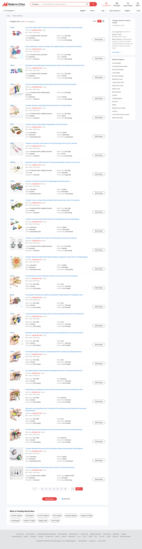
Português (33, 536)
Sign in (138, 5)
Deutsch (64, 536)
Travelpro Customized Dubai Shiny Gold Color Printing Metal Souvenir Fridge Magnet (52, 219)
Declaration (92, 541)
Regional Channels (95, 534)
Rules (138, 11)
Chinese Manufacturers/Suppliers (46, 534)
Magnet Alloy (43, 521)
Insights (123, 534)
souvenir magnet (16, 516)
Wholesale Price (73, 534)
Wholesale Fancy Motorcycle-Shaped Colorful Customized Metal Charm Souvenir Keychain (54, 333)
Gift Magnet (30, 516)
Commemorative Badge (119, 66)
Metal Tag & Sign (117, 118)
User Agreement (82, 541)
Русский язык (49, 536)
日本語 (90, 536)
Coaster (114, 95)
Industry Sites (84, 534)
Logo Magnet (15, 521)
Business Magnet (71, 516)
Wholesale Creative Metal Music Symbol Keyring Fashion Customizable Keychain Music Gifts (54, 65)
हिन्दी (96, 536)
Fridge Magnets (117, 98)
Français (40, 536)
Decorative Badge (117, 69)
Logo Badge (116, 73)
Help (102, 11)
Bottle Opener (116, 92)
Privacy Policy (102, 541)
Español (25, 536)
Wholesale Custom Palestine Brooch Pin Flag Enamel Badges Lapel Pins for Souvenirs (52, 162)
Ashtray (114, 111)
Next (79, 489)
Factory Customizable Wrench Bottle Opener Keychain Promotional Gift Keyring (50, 84)
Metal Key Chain (117, 79)
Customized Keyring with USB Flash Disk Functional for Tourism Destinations (50, 467)
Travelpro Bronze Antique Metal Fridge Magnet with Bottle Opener (46, 124)
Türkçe (108, 536)
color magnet (57, 516)
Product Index (107, 534)
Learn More (117, 52)
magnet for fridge (86, 516)
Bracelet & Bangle (117, 76)
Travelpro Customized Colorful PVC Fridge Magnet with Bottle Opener (47, 181)
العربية (79, 536)
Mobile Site (116, 534)
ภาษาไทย (101, 536)
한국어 (84, 536)
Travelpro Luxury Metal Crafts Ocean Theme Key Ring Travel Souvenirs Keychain (51, 238)
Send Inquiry (99, 39)
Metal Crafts (116, 89)
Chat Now (66, 499)
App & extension (114, 11)
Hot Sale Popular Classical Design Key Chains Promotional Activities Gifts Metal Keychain (53, 430)
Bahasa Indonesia (125, 536)
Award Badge (116, 63)
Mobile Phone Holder (118, 108)
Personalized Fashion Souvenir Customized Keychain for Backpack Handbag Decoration (53, 352)
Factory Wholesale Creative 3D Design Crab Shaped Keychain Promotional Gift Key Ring (53, 46)
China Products (30, 534)
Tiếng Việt (115, 536)
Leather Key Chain (118, 82)
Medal (114, 105)
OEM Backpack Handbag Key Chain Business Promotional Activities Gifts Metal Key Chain (54, 389)
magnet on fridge (29, 521)
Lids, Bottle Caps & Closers (120, 114)
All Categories (9, 11)
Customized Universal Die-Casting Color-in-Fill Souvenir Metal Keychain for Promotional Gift (54, 314)
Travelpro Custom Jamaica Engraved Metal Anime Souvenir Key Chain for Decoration (52, 200)
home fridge (55, 521)
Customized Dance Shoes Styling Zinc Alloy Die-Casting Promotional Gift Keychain (51, 276)
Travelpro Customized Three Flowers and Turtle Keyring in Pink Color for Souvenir (51, 143)
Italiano (57, 536)
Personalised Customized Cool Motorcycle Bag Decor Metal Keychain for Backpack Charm (54, 295)
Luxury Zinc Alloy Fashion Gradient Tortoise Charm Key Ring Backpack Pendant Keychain (54, 27)
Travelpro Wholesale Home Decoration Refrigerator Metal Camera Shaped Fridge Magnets (54, 448)
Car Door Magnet (43, 516)
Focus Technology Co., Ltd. (57, 541)
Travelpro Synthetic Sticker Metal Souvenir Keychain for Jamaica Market (48, 105)
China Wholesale (62, 534)
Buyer (92, 11)
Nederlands (72, 536)
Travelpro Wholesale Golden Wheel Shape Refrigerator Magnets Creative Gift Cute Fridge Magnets (56, 257)
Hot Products (20, 534)
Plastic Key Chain (117, 86)
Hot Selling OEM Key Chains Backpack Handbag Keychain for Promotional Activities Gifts (53, 371)
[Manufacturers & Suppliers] (13, 4)
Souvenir (115, 102)
